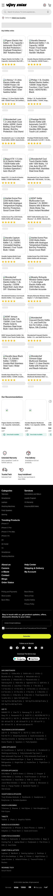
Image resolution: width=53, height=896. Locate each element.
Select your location (19, 18)
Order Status (8, 582)
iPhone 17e (5, 536)
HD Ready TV (15, 733)
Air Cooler (5, 544)
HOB (28, 780)
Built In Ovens (18, 774)
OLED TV (28, 715)
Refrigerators (6, 762)
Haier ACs (19, 683)
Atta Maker (6, 774)
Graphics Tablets (24, 820)
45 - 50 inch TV (22, 721)
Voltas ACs (16, 673)
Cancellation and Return (32, 494)
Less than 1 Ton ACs (22, 686)
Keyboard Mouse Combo (30, 839)
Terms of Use (28, 596)
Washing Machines (8, 506)
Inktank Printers (21, 859)
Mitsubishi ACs (32, 677)
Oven (3, 786)
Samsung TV (27, 712)
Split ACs (43, 683)
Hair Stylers (25, 808)
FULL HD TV (6, 718)
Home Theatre (7, 742)
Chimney (30, 774)
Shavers (15, 808)
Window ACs (6, 686)
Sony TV (5, 715)
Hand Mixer (19, 780)
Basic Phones (29, 828)
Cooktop (18, 777)
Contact (5, 575)
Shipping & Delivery (34, 568)
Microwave (42, 783)
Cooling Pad (6, 842)
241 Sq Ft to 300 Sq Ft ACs (12, 704)
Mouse (4, 839)
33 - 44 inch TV (7, 721)
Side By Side (6, 765)
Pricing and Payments (9, 592)
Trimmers (5, 808)
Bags (45, 839)
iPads (12, 820)
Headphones (38, 797)
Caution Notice (29, 600)
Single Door (19, 762)
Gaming (4, 514)
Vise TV (16, 712)
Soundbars (40, 739)
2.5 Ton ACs (18, 692)
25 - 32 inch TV (41, 718)
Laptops (4, 502)
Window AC (30, 750)
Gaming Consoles (8, 739)
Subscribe (26, 636)
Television (5, 494)
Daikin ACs (27, 673)
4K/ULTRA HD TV (41, 715)
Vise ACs (5, 673)
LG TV (37, 712)
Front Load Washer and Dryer (13, 759)
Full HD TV (6, 736)
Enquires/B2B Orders (31, 506)
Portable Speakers (20, 800)
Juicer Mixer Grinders (9, 783)
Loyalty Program (30, 498)
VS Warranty (28, 502)
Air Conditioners (8, 750)
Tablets (4, 820)
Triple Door (43, 762)
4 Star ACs (17, 695)
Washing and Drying (9, 753)
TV (2, 548)
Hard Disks (12, 845)
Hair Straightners (40, 808)
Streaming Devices (20, 736)
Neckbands (26, 797)
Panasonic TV (16, 715)
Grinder (23, 783)
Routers (4, 862)
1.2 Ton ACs (6, 689)
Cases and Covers (30, 831)
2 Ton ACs (43, 689)
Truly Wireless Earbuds (10, 797)
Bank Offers (6, 600)
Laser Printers (7, 859)
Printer (29, 856)
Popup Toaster (14, 786)
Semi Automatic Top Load (11, 756)
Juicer (36, 780)
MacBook (14, 853)
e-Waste (5, 572)
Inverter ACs (6, 698)
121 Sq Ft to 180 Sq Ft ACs (12, 701)
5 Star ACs (28, 695)
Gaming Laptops (27, 853)
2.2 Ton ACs (6, 692)
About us (6, 565)
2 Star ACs (41, 692)
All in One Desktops (9, 856)
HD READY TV (27, 718)
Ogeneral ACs (31, 683)
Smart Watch (6, 871)
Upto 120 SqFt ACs (21, 698)
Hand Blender (7, 780)
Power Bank (16, 831)
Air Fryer (43, 777)
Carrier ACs (6, 680)
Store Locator (6, 596)
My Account (30, 572)
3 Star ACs (6, 695)
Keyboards (14, 839)
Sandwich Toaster (29, 786)
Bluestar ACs (6, 677)
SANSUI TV (6, 712)
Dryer (29, 759)
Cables (40, 828)
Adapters (5, 831)
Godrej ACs (19, 677)
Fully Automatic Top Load (30, 753)
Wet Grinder (6, 789)
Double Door (31, 762)
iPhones (18, 828)
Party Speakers (7, 510)
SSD (3, 845)
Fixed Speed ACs (42, 695)
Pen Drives (44, 842)
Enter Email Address (13, 623)
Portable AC (43, 750)
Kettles (32, 783)
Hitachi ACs (18, 680)
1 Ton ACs (37, 686)
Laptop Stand (19, 842)
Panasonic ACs (31, 680)
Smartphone (6, 498)
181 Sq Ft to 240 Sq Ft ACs (35, 701)
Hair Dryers (6, 811)
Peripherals (32, 842)
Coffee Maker (6, 777)
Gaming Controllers (25, 739)
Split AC (20, 750)
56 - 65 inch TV (7, 725)
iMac (21, 856)
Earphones (6, 800)
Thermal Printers (37, 859)
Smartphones (7, 828)
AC (3, 540)
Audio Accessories (37, 736)
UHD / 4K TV (36, 733)
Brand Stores (28, 592)
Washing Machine (8, 556)
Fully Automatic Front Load (34, 756)
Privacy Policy (29, 604)
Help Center (30, 565)
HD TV (16, 718)
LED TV (4, 733)
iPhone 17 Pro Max (8, 532)
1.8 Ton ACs (31, 689)
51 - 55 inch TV (36, 721)
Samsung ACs (7, 683)
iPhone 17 (5, 523)
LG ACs (37, 673)
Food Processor (30, 777)
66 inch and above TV (24, 725)
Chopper (40, 774)
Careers (5, 568)
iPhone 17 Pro (6, 528)
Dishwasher (38, 759)
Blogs (4, 579)
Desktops (40, 853)
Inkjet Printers (40, 856)
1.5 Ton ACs (18, 689)
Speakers (19, 742)
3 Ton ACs (30, 692)
